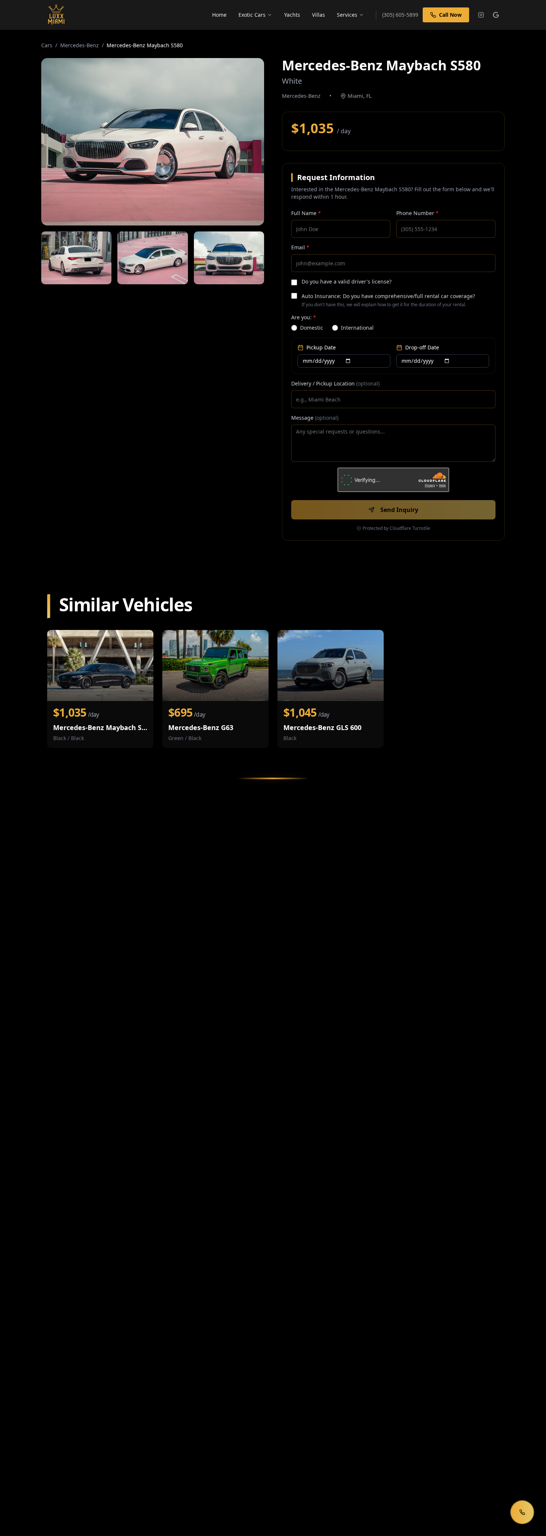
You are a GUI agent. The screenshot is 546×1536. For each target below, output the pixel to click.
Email (300, 247)
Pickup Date (321, 347)
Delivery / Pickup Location (335, 383)
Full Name (306, 213)
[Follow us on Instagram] (481, 15)
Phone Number (417, 213)
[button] (152, 141)
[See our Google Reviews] (496, 15)
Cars (46, 45)
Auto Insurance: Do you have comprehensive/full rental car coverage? (388, 296)
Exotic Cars (252, 14)
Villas (318, 14)
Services (347, 14)
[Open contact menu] (522, 1512)
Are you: (303, 317)
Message (314, 417)
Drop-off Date (422, 347)
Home (219, 14)
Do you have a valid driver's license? (346, 281)
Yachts (292, 14)
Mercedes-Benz (79, 45)
